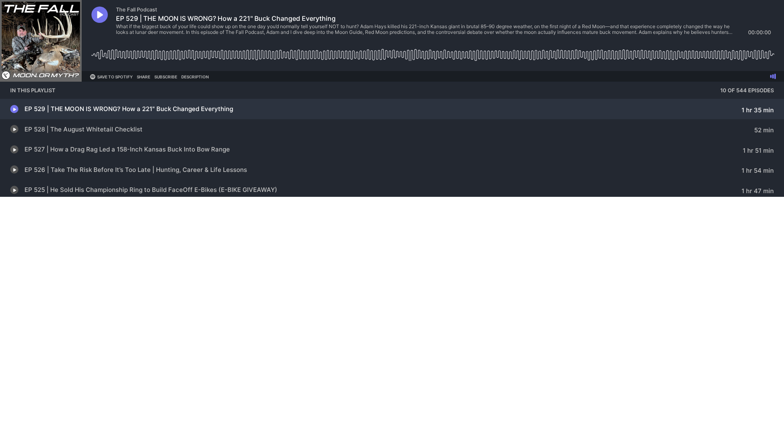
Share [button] (143, 76)
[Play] (99, 15)
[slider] (432, 51)
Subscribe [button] (165, 76)
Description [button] (195, 76)
